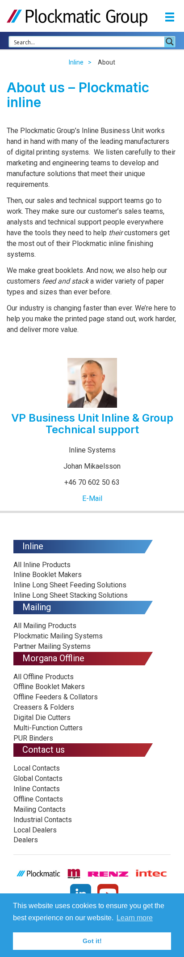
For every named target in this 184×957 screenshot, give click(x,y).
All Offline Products (43, 676)
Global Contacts (38, 778)
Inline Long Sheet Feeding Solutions (69, 585)
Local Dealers (35, 830)
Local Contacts (36, 768)
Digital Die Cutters (42, 717)
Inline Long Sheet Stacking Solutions (70, 595)
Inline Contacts (36, 789)
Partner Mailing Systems (52, 646)
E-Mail (92, 498)
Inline (76, 62)
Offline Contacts (38, 799)
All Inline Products (42, 564)
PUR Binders (33, 738)
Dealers (25, 840)
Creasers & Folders (43, 707)
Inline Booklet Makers (47, 574)
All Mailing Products (44, 625)
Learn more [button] (135, 918)
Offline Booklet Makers (49, 686)
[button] (169, 18)
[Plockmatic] (77, 17)
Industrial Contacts (42, 819)
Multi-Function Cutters (48, 728)
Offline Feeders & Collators (55, 697)
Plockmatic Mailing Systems (58, 636)
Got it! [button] (92, 940)
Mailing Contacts (39, 809)
